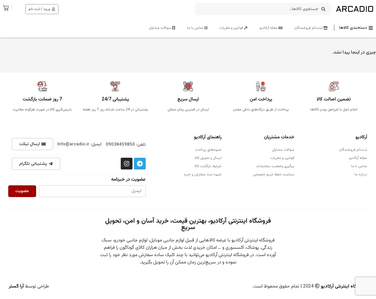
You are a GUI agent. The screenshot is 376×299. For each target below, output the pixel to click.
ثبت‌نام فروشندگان (308, 28)
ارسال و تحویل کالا (208, 158)
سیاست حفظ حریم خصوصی (273, 174)
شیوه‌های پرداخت (208, 149)
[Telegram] (140, 163)
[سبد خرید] (6, 8)
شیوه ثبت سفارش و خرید (202, 174)
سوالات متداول (160, 28)
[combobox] (263, 9)
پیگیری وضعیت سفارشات (275, 166)
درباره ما (361, 174)
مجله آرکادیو (268, 28)
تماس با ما (195, 28)
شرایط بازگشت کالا (207, 166)
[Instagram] (126, 163)
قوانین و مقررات (231, 28)
